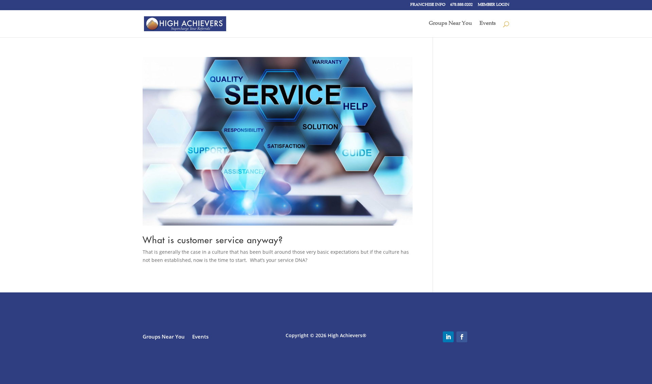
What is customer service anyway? (213, 240)
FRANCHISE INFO (427, 5)
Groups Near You (450, 23)
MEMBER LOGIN (493, 5)
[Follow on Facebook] (461, 336)
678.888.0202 (461, 5)
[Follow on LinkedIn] (448, 336)
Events (487, 23)
